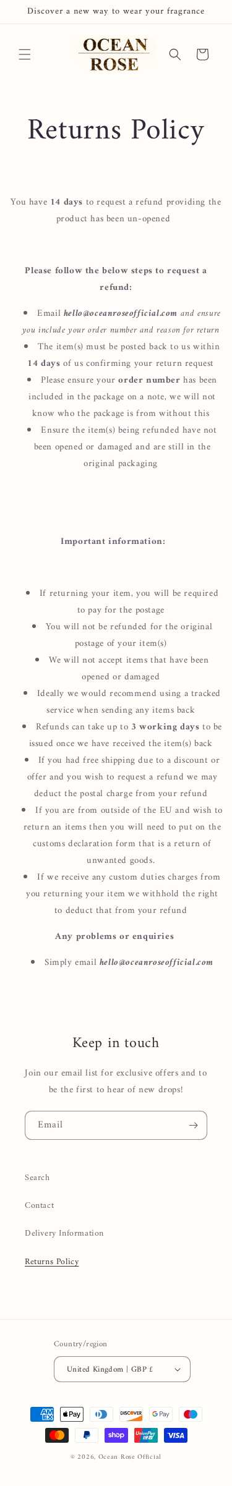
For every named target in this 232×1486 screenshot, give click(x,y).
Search (37, 1178)
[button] (24, 54)
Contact (39, 1205)
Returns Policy (52, 1262)
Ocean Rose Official (129, 1457)
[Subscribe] (193, 1125)
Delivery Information (64, 1233)
